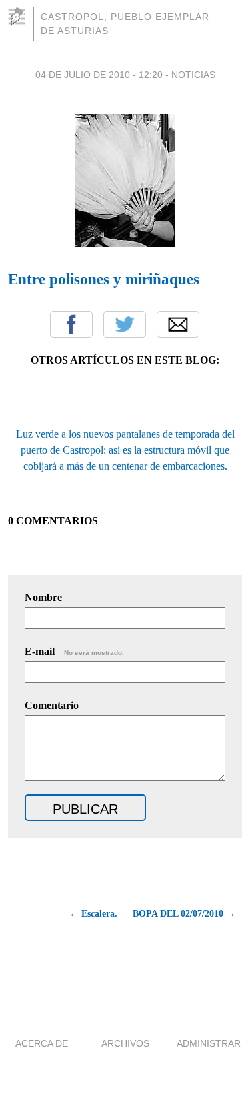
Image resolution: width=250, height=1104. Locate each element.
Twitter (124, 324)
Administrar (209, 1043)
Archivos (125, 1043)
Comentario (52, 705)
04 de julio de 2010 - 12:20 (99, 74)
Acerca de (41, 1043)
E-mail (74, 651)
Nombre (43, 597)
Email (178, 324)
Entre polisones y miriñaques (103, 279)
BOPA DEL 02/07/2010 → (184, 914)
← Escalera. (93, 914)
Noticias (193, 74)
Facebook (71, 324)
